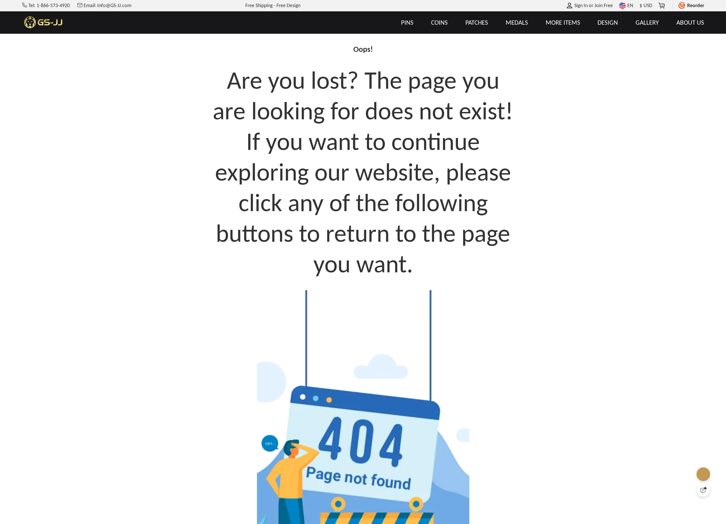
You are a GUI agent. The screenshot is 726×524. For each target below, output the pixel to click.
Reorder (695, 5)
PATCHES (476, 22)
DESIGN (608, 22)
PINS (407, 22)
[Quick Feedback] (703, 490)
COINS (439, 22)
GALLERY (647, 22)
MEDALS (517, 22)
